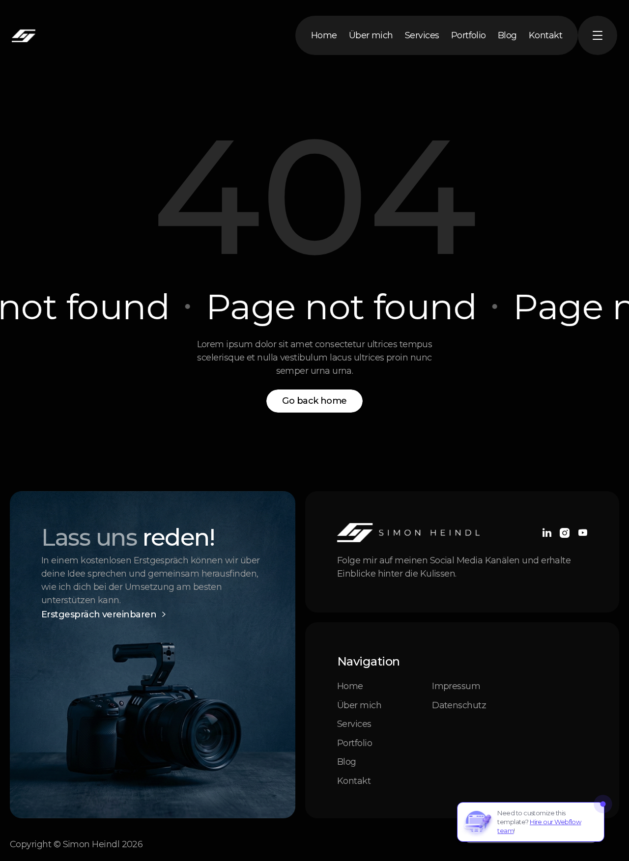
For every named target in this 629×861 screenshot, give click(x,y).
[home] (23, 35)
